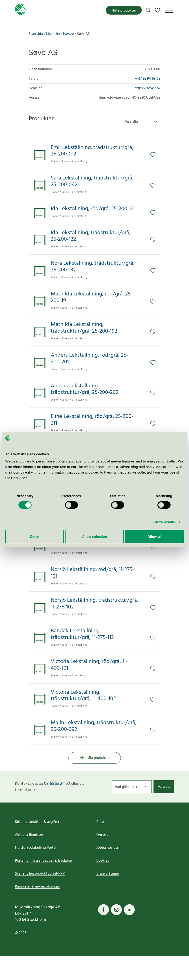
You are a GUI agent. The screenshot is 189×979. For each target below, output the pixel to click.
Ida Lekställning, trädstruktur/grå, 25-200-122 (90, 236)
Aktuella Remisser (29, 835)
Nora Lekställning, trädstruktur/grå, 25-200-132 (92, 267)
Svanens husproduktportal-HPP (40, 874)
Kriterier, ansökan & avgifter (37, 822)
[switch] (71, 505)
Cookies (102, 861)
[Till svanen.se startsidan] (20, 10)
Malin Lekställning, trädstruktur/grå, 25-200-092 (93, 726)
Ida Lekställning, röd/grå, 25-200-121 (93, 209)
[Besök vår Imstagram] (116, 909)
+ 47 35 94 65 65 (147, 79)
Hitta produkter (124, 11)
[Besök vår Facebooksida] (103, 909)
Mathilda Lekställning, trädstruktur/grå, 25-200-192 (84, 328)
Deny (34, 536)
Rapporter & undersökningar (37, 887)
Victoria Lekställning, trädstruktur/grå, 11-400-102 (83, 695)
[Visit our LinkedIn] (129, 909)
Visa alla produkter (94, 758)
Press (100, 822)
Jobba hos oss (107, 848)
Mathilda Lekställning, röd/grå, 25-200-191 (92, 297)
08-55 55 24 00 (57, 783)
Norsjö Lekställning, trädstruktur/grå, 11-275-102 (94, 604)
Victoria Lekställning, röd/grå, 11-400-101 (89, 665)
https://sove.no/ (147, 88)
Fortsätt (163, 787)
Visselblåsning (107, 874)
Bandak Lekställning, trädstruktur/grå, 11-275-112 (82, 634)
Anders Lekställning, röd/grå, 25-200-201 (89, 358)
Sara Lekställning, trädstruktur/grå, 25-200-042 (92, 181)
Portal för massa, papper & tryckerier (44, 861)
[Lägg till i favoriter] (155, 155)
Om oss (102, 835)
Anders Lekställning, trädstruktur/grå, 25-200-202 (84, 389)
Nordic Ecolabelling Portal (35, 848)
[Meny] (169, 10)
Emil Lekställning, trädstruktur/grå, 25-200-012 (92, 151)
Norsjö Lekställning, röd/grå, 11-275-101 (92, 573)
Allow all (155, 536)
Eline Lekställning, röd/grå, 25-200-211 (92, 420)
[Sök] (148, 10)
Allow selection (94, 536)
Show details (164, 522)
